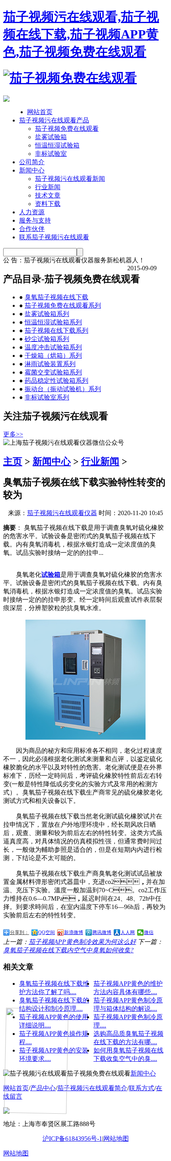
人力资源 (32, 212)
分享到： (19, 932)
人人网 (127, 932)
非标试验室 (51, 153)
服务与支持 (35, 220)
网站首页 (39, 112)
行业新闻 (47, 187)
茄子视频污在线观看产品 (54, 120)
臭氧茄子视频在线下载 (56, 297)
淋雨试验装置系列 (50, 364)
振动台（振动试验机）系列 (63, 389)
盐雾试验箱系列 (47, 313)
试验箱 (50, 574)
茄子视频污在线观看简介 (92, 1088)
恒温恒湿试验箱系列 (53, 322)
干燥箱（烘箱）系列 (53, 355)
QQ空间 (46, 932)
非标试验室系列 (47, 397)
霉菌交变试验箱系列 (53, 372)
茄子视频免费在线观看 (67, 128)
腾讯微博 (101, 932)
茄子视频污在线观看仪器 (62, 513)
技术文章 (47, 195)
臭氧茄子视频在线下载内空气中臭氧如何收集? (68, 950)
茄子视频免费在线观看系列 (63, 305)
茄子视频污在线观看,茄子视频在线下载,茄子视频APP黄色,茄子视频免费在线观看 (81, 34)
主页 (12, 461)
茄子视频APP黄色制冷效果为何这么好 (82, 941)
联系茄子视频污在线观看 (54, 237)
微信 (149, 932)
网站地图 (116, 1138)
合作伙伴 (32, 228)
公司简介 (32, 162)
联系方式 (141, 1088)
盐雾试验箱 (51, 137)
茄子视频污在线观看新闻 (70, 178)
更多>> (13, 434)
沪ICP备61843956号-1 (72, 1138)
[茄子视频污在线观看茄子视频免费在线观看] (70, 78)
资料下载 (47, 203)
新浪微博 (73, 932)
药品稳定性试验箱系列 (56, 380)
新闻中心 (32, 170)
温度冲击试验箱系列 (53, 347)
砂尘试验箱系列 (47, 338)
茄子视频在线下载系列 (56, 330)
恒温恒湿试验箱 (57, 145)
